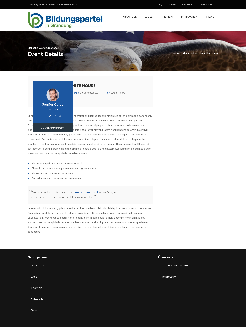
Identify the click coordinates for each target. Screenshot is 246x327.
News (210, 16)
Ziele (149, 16)
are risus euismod (86, 192)
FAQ (160, 4)
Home (175, 53)
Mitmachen (189, 16)
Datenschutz (206, 4)
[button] (123, 20)
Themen (167, 16)
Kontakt (172, 4)
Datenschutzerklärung (176, 265)
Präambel (129, 16)
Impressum (187, 4)
